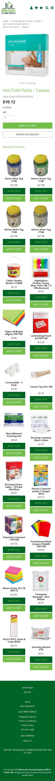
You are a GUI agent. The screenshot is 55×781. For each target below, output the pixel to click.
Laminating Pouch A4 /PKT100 (41, 337)
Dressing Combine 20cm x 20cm (41, 439)
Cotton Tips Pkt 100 (41, 386)
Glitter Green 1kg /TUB (41, 180)
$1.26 (41, 393)
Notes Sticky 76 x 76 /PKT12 (14, 589)
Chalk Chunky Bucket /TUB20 (14, 282)
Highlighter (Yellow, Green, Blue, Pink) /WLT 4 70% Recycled (41, 284)
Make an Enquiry (28, 134)
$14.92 (14, 594)
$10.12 (41, 497)
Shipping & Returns (27, 716)
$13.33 (41, 342)
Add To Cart (13, 198)
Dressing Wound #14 (41, 648)
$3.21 (41, 653)
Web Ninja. (28, 775)
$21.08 (14, 185)
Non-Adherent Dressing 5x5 (14, 435)
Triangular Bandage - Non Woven (41, 597)
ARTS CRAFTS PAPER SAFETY (16, 24)
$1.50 (41, 444)
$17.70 (14, 543)
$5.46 (14, 338)
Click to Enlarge (27, 83)
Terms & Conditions (27, 721)
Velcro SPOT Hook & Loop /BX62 (14, 640)
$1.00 (14, 389)
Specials (27, 692)
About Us (27, 740)
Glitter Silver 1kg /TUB (41, 231)
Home (5, 21)
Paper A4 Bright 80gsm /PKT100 (14, 333)
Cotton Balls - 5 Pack (14, 384)
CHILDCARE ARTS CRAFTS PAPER (26, 21)
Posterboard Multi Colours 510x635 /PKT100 (41, 544)
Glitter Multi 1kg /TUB (14, 231)
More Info (14, 191)
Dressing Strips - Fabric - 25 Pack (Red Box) (14, 487)
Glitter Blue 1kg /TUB (14, 180)
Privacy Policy (27, 725)
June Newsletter (27, 706)
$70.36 (41, 549)
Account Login (27, 729)
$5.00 (14, 492)
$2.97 (41, 602)
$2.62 (41, 291)
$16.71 (14, 645)
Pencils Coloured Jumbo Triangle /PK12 (41, 491)
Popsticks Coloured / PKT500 (14, 538)
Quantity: (4, 112)
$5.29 (14, 287)
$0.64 (14, 440)
